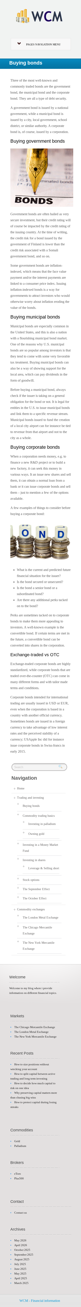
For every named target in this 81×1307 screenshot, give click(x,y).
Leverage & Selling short (43, 868)
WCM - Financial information (39, 1300)
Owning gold (36, 833)
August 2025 (21, 1259)
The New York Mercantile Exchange (35, 1036)
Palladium (20, 1146)
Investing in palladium (42, 824)
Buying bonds (31, 805)
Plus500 (19, 1178)
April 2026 (20, 1245)
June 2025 (20, 1268)
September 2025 (23, 1254)
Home (20, 788)
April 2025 (20, 1278)
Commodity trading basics (39, 815)
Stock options (31, 880)
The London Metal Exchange (40, 917)
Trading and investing (30, 797)
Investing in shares (34, 860)
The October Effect (34, 898)
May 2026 (20, 1240)
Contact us (20, 1212)
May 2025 (20, 1273)
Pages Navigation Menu (43, 44)
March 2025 (21, 1283)
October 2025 (22, 1249)
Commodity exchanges (31, 909)
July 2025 (20, 1264)
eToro (17, 1173)
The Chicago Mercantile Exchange (34, 1027)
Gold (17, 1141)
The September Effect (36, 889)
